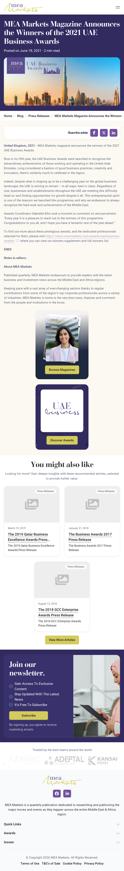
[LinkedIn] (113, 133)
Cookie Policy (72, 863)
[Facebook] (94, 133)
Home (8, 116)
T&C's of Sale (51, 863)
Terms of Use (30, 863)
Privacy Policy (93, 863)
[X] (104, 133)
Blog (20, 116)
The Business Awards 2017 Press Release (90, 537)
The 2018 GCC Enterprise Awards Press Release (58, 612)
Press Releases (39, 116)
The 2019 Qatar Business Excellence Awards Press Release (28, 537)
